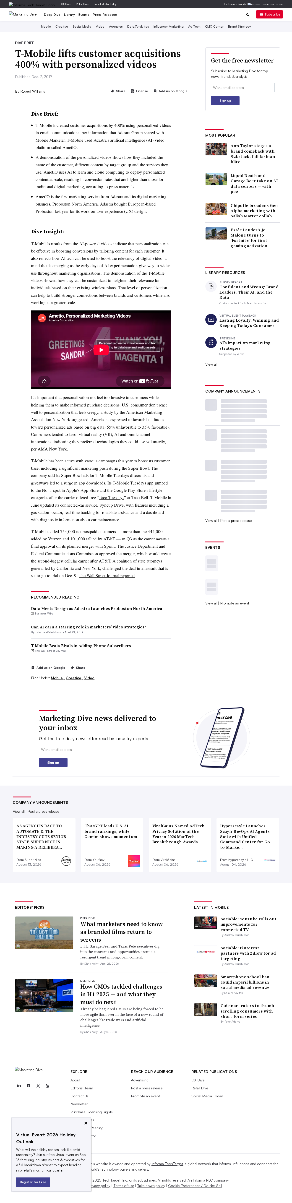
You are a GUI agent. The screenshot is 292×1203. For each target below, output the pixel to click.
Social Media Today (105, 4)
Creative (61, 26)
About (75, 1080)
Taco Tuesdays (111, 497)
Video (100, 26)
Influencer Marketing (169, 26)
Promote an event (234, 603)
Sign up (225, 100)
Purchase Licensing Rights (91, 1112)
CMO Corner (214, 26)
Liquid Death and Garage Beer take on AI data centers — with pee (254, 183)
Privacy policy (99, 1185)
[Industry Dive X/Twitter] (38, 1086)
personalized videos (94, 157)
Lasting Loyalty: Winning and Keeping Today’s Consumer (249, 323)
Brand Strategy (239, 26)
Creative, (74, 678)
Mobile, (58, 678)
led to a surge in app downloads (77, 483)
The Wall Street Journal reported (107, 575)
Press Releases (105, 14)
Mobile (46, 26)
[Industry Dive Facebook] (28, 1086)
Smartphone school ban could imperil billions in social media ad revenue (245, 982)
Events (83, 14)
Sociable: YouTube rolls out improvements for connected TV (248, 924)
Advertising (140, 1080)
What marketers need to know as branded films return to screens (121, 932)
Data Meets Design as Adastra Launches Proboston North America (96, 608)
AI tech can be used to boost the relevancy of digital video (111, 258)
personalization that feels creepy (71, 412)
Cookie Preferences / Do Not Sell (195, 1185)
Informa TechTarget (167, 1163)
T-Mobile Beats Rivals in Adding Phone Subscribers (81, 645)
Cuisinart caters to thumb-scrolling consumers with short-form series (248, 1011)
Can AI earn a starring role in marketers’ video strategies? (88, 627)
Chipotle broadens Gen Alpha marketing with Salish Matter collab (254, 211)
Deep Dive (52, 14)
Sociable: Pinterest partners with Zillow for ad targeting (248, 953)
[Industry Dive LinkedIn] (18, 1086)
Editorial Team (81, 1088)
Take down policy (151, 1185)
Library (69, 14)
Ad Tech (194, 26)
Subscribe (272, 14)
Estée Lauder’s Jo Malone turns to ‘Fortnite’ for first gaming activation (249, 238)
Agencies (116, 26)
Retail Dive (82, 4)
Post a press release (236, 520)
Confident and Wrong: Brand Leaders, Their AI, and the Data (249, 292)
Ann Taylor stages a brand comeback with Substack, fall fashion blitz (253, 153)
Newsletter (79, 1104)
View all (211, 364)
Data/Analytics (138, 26)
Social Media (82, 26)
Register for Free (33, 1182)
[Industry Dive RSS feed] (47, 1086)
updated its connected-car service (68, 505)
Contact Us (79, 1096)
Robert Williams (32, 91)
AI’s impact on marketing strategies (245, 345)
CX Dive (65, 4)
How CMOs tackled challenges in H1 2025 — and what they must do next (121, 994)
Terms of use (123, 1185)
